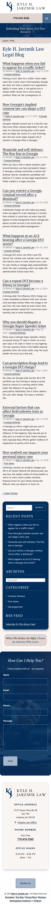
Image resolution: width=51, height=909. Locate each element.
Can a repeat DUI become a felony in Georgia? (23, 282)
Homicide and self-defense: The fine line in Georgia (23, 151)
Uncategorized (15, 606)
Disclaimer (9, 897)
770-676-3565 (21, 18)
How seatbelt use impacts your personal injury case (25, 454)
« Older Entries (10, 493)
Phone (6, 705)
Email (6, 690)
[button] (47, 18)
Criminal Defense (12, 74)
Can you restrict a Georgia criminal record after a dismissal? (22, 194)
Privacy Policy (31, 897)
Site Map (20, 897)
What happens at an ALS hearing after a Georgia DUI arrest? (23, 239)
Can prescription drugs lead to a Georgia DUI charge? (25, 365)
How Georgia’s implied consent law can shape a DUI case (24, 108)
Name (6, 674)
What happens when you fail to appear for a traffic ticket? (24, 65)
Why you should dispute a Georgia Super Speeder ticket (24, 324)
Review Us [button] (25, 883)
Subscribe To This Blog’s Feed (20, 624)
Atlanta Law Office (27, 822)
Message (7, 720)
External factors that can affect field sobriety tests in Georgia (23, 411)
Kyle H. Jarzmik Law (25, 71)
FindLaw (37, 900)
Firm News (9, 463)
